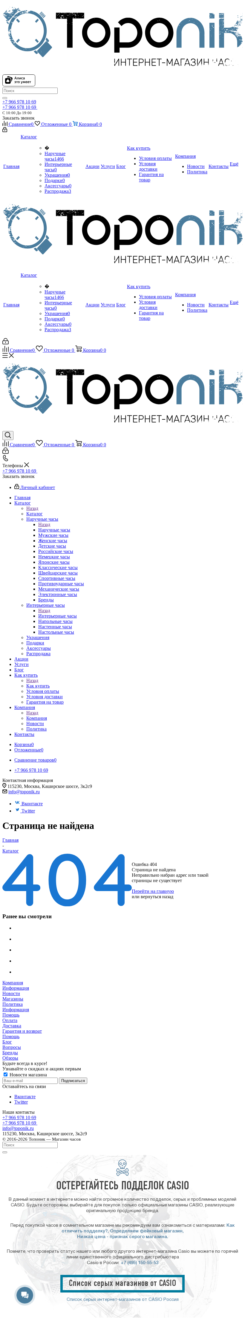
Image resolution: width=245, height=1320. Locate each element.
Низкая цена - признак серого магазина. (122, 1237)
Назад (32, 508)
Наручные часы (55, 156)
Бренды (10, 1052)
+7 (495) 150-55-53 (139, 1263)
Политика (12, 1004)
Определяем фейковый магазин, (147, 1231)
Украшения (57, 175)
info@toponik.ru (24, 791)
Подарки (55, 180)
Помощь (10, 1015)
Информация (15, 988)
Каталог (34, 513)
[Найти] (4, 98)
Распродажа (58, 191)
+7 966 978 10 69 (19, 101)
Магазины (12, 998)
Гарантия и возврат (22, 1031)
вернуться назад (157, 896)
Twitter (28, 810)
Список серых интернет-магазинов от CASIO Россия (123, 1300)
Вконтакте (32, 803)
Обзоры (10, 1058)
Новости (11, 993)
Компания (36, 718)
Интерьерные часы (57, 615)
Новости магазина (27, 1074)
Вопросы (11, 1047)
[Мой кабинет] (4, 130)
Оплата (9, 1020)
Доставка (11, 1025)
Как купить (38, 685)
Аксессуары (58, 185)
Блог (7, 1041)
